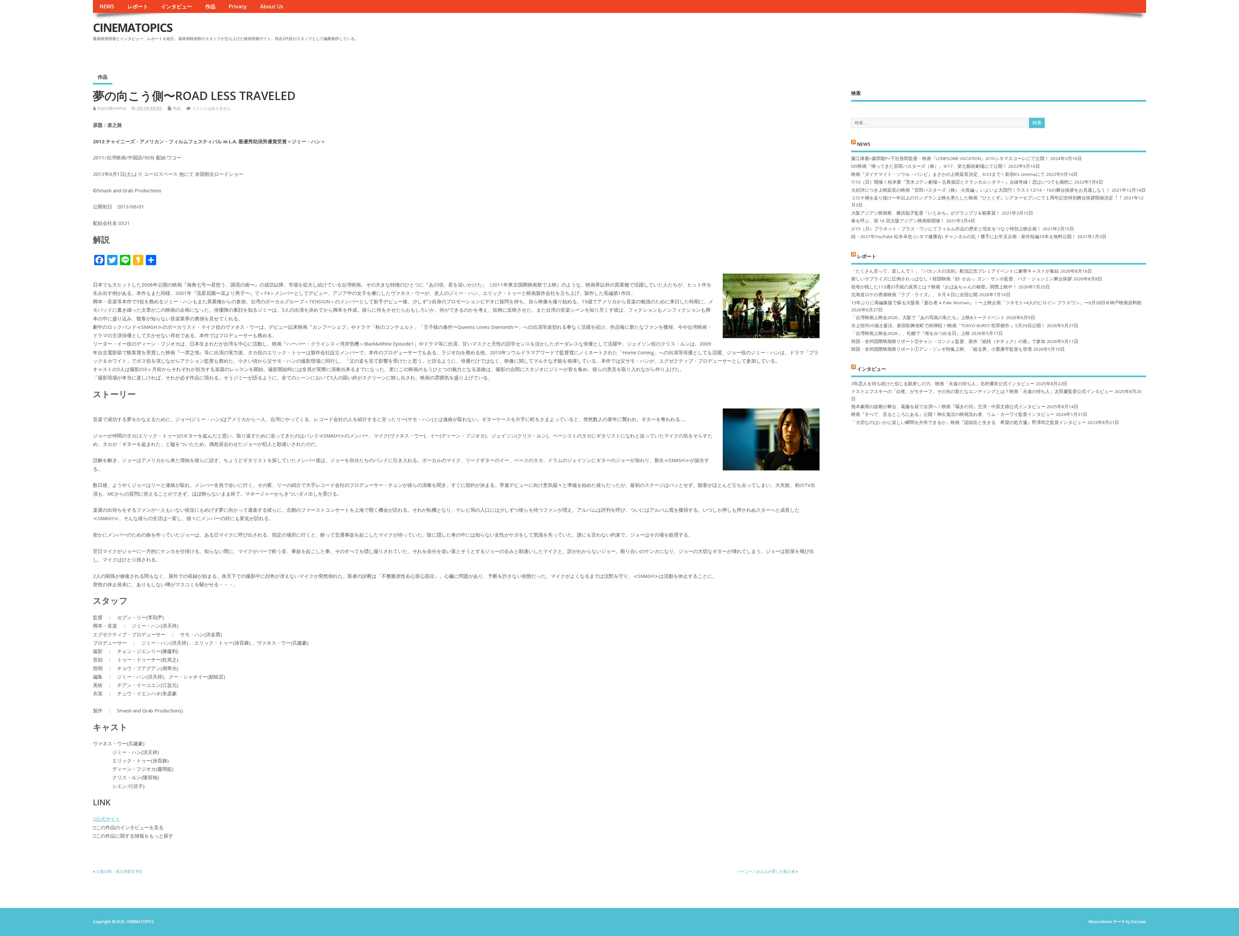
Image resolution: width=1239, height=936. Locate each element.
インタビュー (176, 6)
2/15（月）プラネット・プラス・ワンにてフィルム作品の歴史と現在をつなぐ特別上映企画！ (946, 229)
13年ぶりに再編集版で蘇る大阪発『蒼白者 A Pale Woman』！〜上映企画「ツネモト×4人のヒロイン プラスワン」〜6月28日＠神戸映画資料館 (996, 303)
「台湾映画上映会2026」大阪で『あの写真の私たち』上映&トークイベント (928, 317)
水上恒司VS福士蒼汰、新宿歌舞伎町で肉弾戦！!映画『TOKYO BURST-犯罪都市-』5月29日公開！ (948, 325)
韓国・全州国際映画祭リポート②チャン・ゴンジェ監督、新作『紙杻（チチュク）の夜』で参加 (948, 341)
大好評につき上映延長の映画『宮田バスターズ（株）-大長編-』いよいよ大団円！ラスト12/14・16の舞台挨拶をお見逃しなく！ (980, 190)
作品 (210, 6)
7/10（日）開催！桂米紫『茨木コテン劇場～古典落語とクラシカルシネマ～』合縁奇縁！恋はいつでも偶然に (962, 182)
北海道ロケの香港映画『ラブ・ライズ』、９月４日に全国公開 (914, 294)
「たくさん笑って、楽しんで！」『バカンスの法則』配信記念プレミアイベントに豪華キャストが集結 (955, 271)
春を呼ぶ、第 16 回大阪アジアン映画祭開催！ (898, 221)
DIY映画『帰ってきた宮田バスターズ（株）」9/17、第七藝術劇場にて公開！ (929, 166)
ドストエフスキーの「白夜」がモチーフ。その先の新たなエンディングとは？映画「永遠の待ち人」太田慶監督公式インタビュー (982, 391)
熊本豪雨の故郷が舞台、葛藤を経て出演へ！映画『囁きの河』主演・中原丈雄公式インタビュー (948, 406)
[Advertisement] (1023, 32)
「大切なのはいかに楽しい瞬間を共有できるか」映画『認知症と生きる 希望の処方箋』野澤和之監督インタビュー (968, 422)
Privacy (237, 6)
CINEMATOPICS (132, 27)
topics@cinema (112, 108)
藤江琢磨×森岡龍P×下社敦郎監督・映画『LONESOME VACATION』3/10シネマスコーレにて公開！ (950, 158)
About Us (271, 6)
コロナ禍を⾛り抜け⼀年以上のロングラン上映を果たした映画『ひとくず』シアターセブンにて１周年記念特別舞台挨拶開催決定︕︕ (986, 198)
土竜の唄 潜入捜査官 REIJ (119, 871)
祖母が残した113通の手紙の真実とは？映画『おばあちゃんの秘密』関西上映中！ (934, 287)
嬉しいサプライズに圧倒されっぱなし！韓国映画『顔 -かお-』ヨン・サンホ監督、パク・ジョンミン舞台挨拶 (961, 279)
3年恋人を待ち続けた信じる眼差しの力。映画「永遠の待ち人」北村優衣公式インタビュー (942, 384)
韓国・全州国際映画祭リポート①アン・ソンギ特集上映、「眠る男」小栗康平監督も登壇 (941, 349)
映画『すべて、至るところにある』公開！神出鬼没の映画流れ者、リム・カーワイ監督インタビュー (952, 414)
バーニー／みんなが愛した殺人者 (766, 871)
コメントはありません (211, 108)
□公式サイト (106, 819)
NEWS (106, 6)
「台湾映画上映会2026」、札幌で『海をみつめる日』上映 (910, 333)
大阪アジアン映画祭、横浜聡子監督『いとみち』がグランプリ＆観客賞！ (925, 213)
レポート (137, 6)
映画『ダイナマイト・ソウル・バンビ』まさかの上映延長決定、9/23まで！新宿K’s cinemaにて (948, 174)
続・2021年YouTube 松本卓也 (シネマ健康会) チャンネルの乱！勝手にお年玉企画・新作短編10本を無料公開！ (963, 236)
